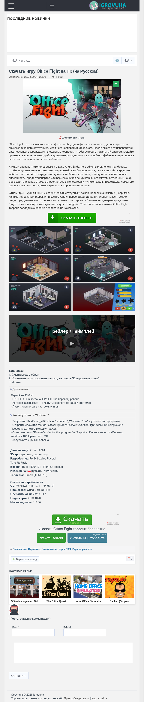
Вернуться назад (26, 559)
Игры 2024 (65, 549)
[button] (130, 558)
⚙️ (117, 60)
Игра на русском (82, 549)
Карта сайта (99, 698)
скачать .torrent (51, 537)
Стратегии (34, 549)
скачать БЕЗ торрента (87, 537)
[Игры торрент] (112, 5)
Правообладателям (76, 698)
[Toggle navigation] (52, 5)
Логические (20, 549)
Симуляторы (49, 549)
